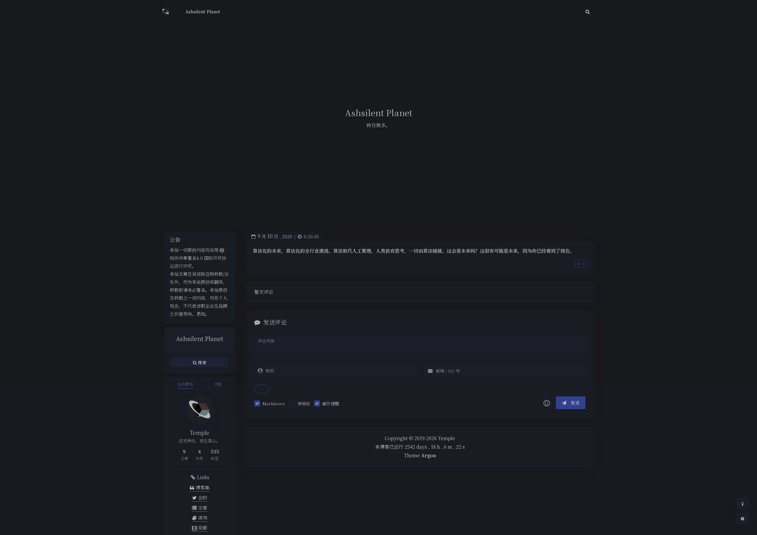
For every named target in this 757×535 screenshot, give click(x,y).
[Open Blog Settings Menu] (742, 518)
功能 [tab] (218, 384)
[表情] (547, 403)
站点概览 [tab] (185, 384)
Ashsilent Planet (202, 11)
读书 (202, 517)
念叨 (202, 497)
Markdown (274, 403)
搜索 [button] (201, 362)
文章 (202, 507)
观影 (202, 527)
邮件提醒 (330, 403)
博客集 (202, 487)
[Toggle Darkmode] (742, 503)
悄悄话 (303, 403)
